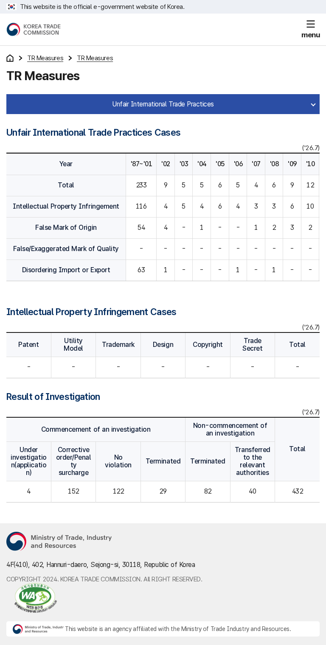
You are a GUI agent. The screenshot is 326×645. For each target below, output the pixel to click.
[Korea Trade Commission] (33, 29)
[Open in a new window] (31, 598)
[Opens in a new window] (59, 542)
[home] (10, 58)
